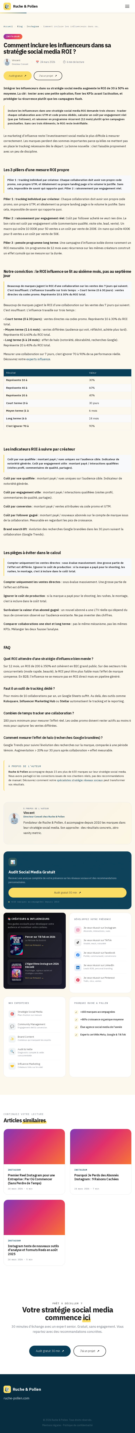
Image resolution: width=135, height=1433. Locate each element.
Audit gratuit (17, 75)
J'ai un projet (48, 75)
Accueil (8, 26)
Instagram (33, 26)
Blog (20, 26)
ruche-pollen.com (16, 1398)
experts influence (38, 359)
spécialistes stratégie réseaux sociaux (80, 780)
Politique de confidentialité (78, 1425)
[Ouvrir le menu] (127, 6)
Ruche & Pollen (25, 6)
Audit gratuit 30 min (67, 892)
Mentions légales (51, 1425)
